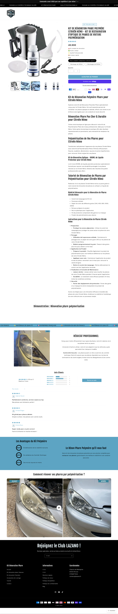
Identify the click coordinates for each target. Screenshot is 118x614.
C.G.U (44, 569)
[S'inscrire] (71, 556)
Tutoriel (9, 580)
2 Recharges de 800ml (93, 64)
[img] (16, 393)
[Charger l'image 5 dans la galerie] (55, 86)
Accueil (9, 569)
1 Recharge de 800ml (76, 64)
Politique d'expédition (49, 580)
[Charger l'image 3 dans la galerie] (35, 86)
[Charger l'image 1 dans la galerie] (15, 86)
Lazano (61, 605)
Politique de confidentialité (50, 583)
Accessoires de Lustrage (14, 578)
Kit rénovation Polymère (13, 575)
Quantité (70, 67)
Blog (44, 586)
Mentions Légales (47, 575)
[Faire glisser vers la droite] (62, 86)
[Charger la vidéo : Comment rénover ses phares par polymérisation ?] (59, 507)
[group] (59, 316)
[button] (103, 13)
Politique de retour (48, 578)
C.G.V (44, 572)
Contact (9, 583)
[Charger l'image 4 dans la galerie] (45, 86)
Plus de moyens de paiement (90, 85)
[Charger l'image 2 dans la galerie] (25, 86)
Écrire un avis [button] (91, 380)
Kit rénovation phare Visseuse (15, 572)
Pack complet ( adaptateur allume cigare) (82, 60)
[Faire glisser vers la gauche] (8, 86)
